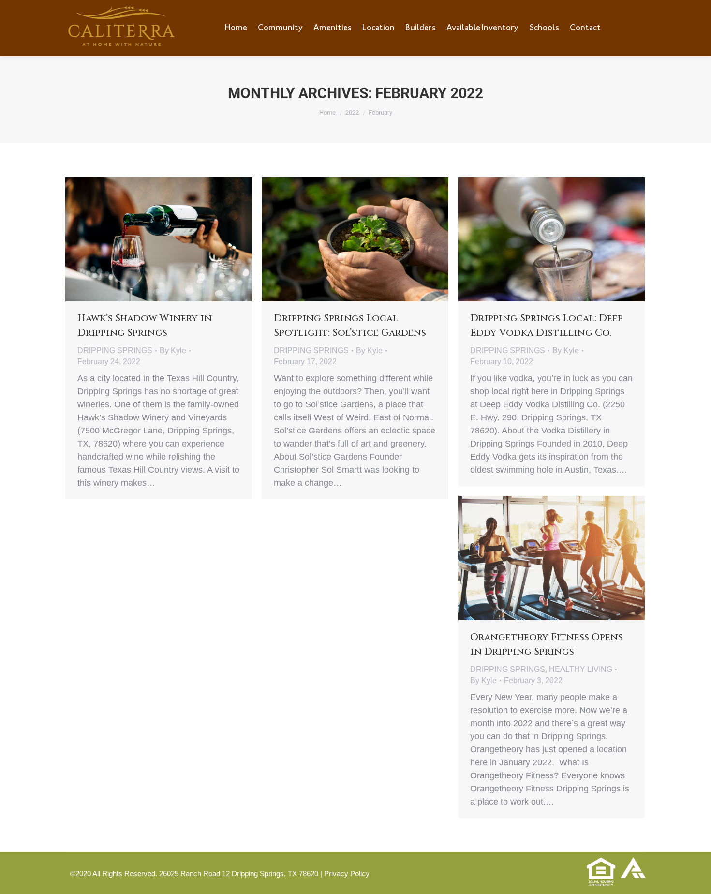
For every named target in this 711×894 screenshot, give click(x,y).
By (173, 350)
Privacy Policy (347, 873)
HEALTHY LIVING (580, 669)
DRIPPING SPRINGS (114, 350)
